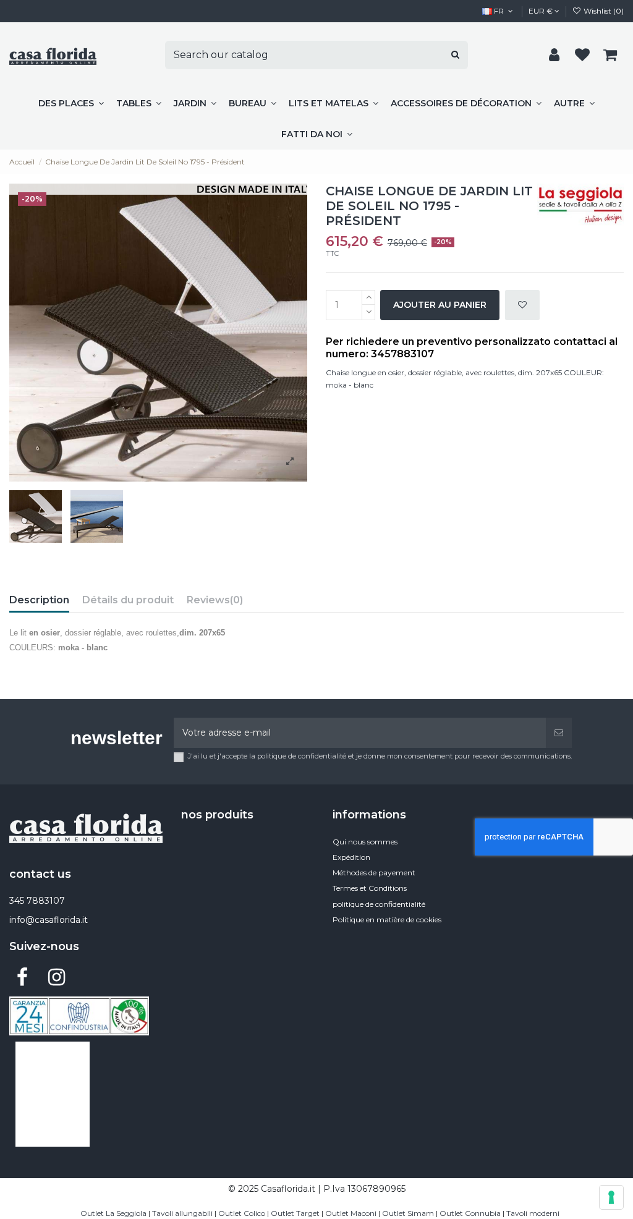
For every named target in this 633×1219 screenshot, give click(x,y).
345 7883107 (37, 900)
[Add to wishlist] (522, 305)
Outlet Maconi (350, 1213)
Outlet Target (295, 1213)
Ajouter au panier (439, 304)
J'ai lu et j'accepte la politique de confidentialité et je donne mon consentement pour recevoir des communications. (380, 756)
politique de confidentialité (379, 904)
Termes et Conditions (370, 888)
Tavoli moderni (532, 1213)
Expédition (351, 857)
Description (39, 600)
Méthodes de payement (374, 872)
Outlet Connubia (470, 1213)
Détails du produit (128, 600)
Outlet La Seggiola (113, 1213)
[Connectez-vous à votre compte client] (554, 55)
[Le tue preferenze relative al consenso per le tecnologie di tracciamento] (611, 1197)
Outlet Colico (241, 1213)
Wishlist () (603, 10)
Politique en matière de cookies (387, 919)
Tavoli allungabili (182, 1213)
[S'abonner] (559, 733)
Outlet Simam (408, 1213)
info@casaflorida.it (48, 919)
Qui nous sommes (365, 841)
